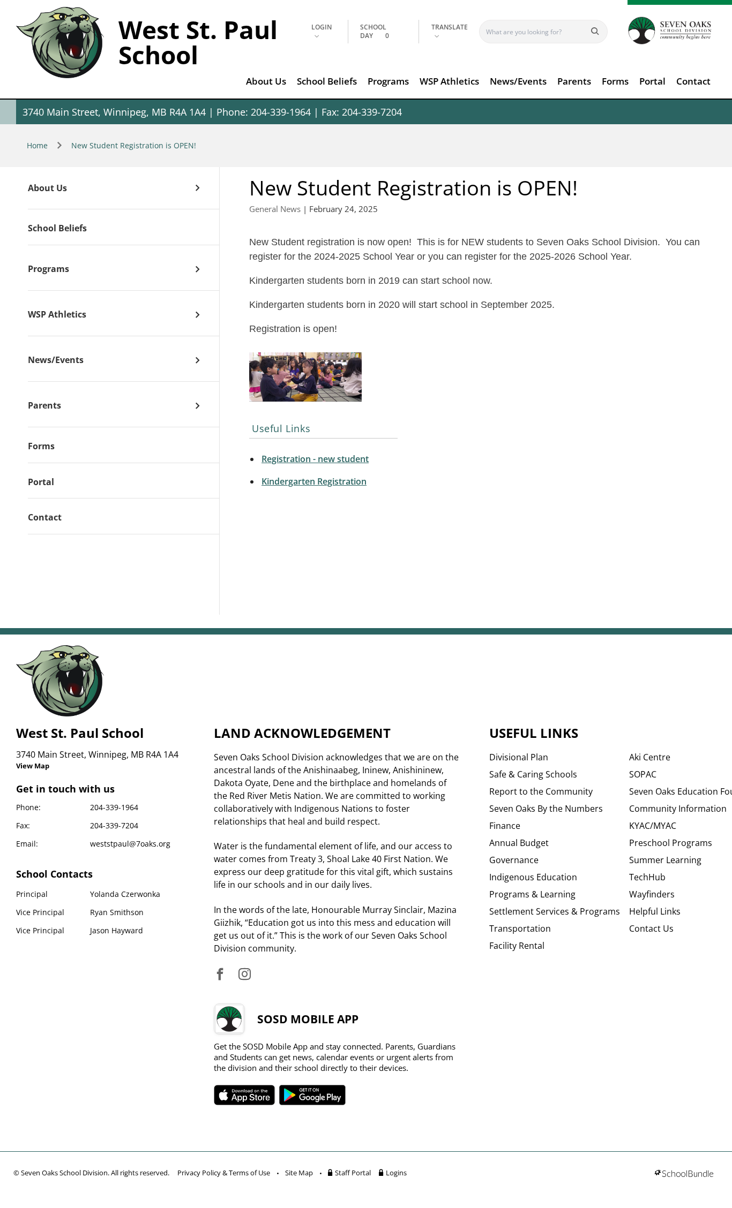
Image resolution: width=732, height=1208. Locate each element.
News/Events (518, 81)
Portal (652, 81)
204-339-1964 (114, 807)
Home (37, 145)
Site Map (299, 1172)
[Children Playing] (305, 377)
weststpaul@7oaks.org (130, 844)
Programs (388, 81)
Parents (574, 81)
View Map (32, 766)
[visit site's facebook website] (220, 974)
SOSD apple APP (244, 1095)
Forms (615, 81)
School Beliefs (327, 81)
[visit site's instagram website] (244, 974)
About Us (266, 81)
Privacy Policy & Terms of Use (223, 1172)
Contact (693, 81)
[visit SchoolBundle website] (684, 1174)
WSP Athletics (449, 81)
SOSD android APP (312, 1095)
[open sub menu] (197, 188)
